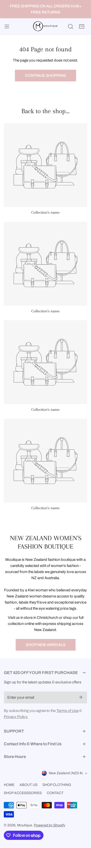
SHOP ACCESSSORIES (23, 793)
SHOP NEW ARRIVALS (45, 645)
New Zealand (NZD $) (66, 773)
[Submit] (81, 697)
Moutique (24, 825)
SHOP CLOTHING (56, 785)
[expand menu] (7, 26)
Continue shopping (45, 76)
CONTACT (55, 793)
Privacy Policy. (16, 717)
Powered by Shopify (49, 825)
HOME (9, 785)
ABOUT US (28, 785)
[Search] (70, 26)
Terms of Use (67, 711)
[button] (81, 26)
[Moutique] (44, 26)
